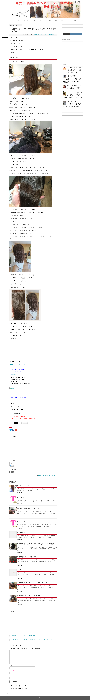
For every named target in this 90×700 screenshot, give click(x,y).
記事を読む (19, 492)
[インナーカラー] (13, 523)
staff (62, 20)
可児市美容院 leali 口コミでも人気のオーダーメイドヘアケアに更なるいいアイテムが (34, 639)
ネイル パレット (71, 101)
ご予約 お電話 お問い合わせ (22, 20)
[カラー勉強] (13, 499)
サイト (11, 676)
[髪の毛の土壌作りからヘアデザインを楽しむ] (13, 510)
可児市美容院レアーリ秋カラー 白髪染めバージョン (32, 583)
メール (11, 670)
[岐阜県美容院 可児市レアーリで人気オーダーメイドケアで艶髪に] (13, 546)
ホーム (10, 20)
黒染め (68, 67)
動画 (75, 20)
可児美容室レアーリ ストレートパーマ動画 (29, 596)
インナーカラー (21, 521)
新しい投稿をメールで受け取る (19, 688)
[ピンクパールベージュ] (13, 488)
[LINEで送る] (24, 423)
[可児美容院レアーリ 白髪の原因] (13, 559)
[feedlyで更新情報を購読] (76, 2)
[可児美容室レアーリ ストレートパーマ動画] (13, 598)
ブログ (69, 20)
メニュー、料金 (47, 20)
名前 (10, 665)
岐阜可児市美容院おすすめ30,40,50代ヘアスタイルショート (74, 77)
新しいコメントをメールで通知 (19, 686)
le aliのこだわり (37, 20)
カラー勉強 (20, 497)
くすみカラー (21, 570)
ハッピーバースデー (72, 93)
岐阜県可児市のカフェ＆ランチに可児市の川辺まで (25, 636)
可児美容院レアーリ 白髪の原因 (26, 557)
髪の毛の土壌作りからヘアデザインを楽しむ (30, 508)
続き (68, 85)
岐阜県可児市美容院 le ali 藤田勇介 (47, 475)
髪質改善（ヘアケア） (51, 34)
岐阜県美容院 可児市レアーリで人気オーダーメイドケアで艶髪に (36, 544)
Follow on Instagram (76, 33)
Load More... (66, 33)
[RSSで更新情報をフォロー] (79, 2)
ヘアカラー (34, 34)
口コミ (56, 20)
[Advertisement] (20, 348)
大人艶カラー (21, 532)
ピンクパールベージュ (23, 486)
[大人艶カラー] (13, 534)
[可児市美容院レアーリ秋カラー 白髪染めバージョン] (13, 585)
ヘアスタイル (41, 34)
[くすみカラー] (13, 572)
